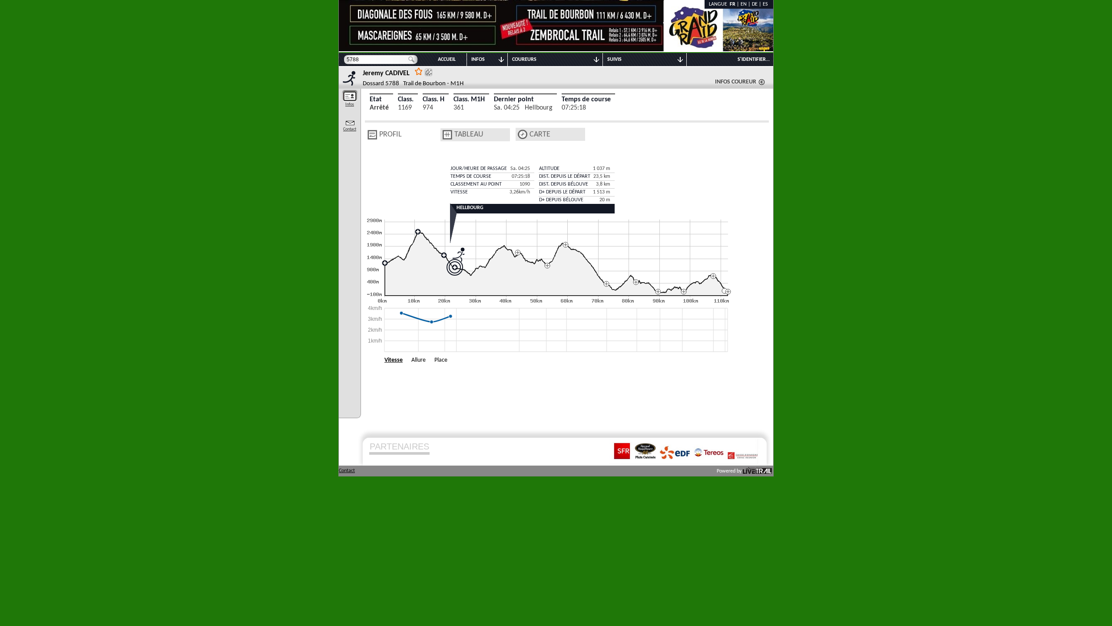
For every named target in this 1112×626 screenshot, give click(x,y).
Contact (349, 129)
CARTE (540, 134)
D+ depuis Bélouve (561, 200)
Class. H (433, 99)
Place (440, 360)
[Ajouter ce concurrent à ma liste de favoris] (419, 71)
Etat (376, 99)
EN (744, 4)
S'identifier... (754, 59)
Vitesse (393, 360)
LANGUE (719, 4)
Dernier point (514, 99)
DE (755, 4)
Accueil (447, 59)
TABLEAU (468, 134)
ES (765, 4)
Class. (406, 99)
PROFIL (390, 134)
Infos (349, 104)
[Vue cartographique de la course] (522, 135)
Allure (418, 360)
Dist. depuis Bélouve (563, 184)
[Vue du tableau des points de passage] (447, 135)
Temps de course (586, 99)
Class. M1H (469, 99)
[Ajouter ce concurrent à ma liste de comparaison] (428, 72)
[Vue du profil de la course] (372, 135)
